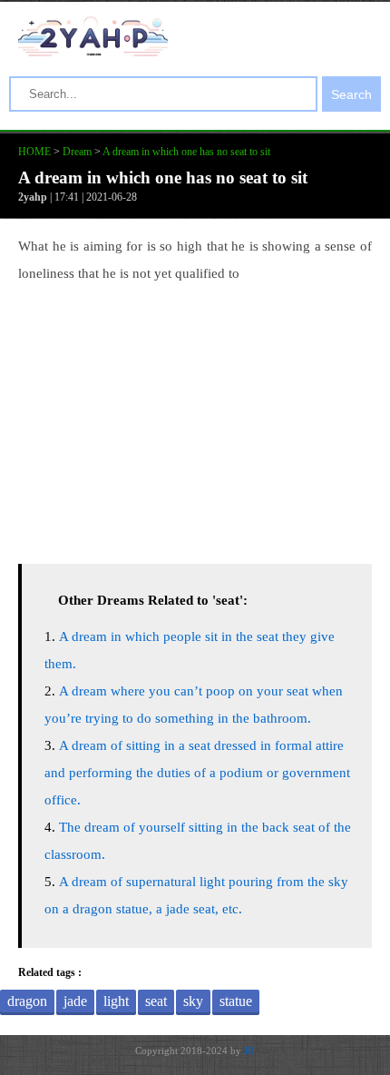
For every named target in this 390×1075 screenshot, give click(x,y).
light (116, 1001)
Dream (77, 151)
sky (193, 1001)
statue (235, 1001)
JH (249, 1050)
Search (351, 94)
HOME (34, 151)
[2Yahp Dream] (93, 52)
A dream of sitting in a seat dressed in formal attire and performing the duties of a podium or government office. (197, 772)
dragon (27, 1001)
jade (75, 1001)
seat (156, 1001)
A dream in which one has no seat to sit (186, 151)
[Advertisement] (195, 418)
